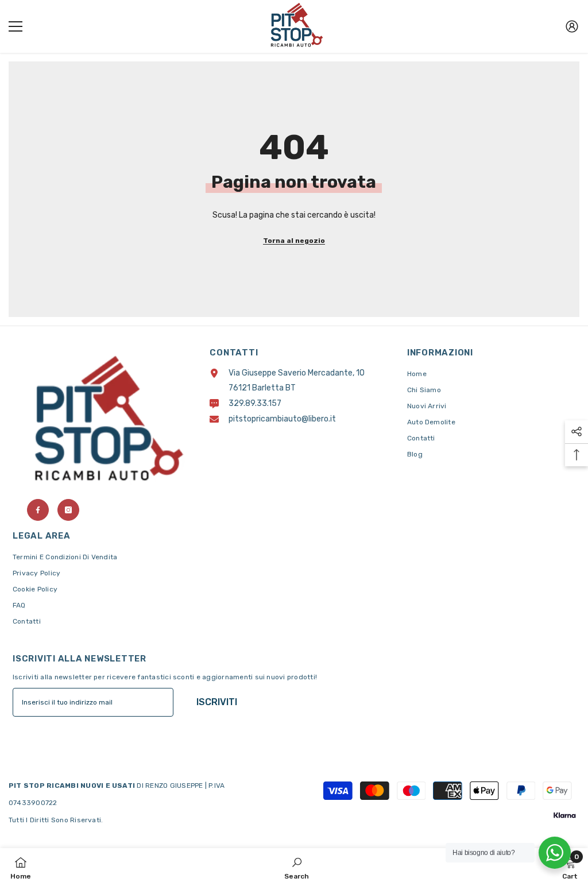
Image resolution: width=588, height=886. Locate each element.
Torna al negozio (294, 241)
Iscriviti (216, 702)
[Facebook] (38, 510)
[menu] (15, 26)
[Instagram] (68, 510)
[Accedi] (571, 26)
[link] (296, 867)
